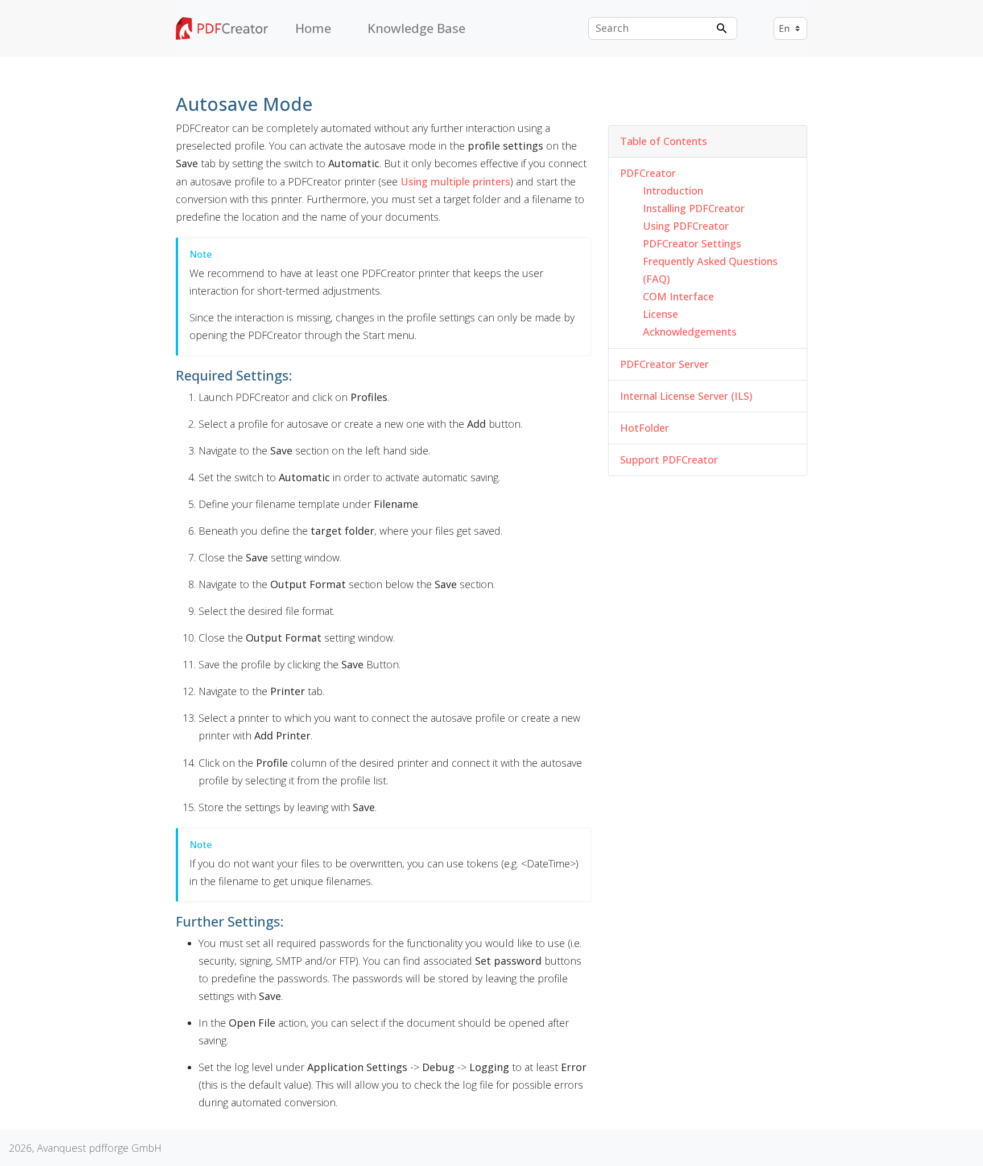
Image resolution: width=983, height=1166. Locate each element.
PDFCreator (648, 173)
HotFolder (644, 428)
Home (313, 28)
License (660, 314)
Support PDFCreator (669, 459)
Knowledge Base (416, 28)
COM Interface (678, 296)
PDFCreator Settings (692, 243)
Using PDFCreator (686, 226)
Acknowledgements (690, 331)
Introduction (673, 190)
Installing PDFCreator (694, 208)
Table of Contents (663, 141)
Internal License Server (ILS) (686, 396)
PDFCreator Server (664, 364)
